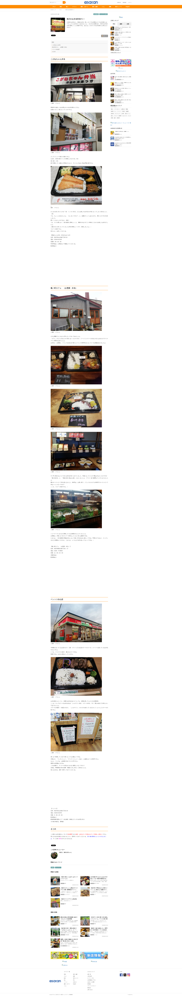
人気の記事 (89, 976)
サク (95, 894)
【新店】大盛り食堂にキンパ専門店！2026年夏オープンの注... (123, 33)
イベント (74, 6)
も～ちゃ (95, 934)
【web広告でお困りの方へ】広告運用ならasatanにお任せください (123, 138)
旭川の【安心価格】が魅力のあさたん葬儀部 (123, 77)
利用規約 (89, 983)
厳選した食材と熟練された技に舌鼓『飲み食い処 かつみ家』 (123, 100)
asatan (68, 945)
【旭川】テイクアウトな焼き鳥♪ (69, 899)
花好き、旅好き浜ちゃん (65, 852)
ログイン (130, 2)
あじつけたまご (67, 894)
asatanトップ (53, 9)
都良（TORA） (97, 883)
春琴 (65, 883)
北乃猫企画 (67, 934)
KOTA (65, 923)
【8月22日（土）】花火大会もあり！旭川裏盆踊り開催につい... (123, 28)
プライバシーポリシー (91, 985)
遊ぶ (67, 6)
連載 (110, 6)
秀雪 (95, 923)
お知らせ (74, 982)
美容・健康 (95, 6)
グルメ (54, 6)
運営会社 (89, 987)
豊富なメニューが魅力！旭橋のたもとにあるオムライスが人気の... (123, 83)
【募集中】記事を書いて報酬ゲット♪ (122, 131)
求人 (74, 980)
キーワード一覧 (90, 978)
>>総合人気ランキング (116, 52)
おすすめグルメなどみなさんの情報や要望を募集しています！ (123, 144)
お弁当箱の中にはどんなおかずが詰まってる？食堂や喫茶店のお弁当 (98, 878)
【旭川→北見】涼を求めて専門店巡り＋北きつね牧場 (123, 48)
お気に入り (105, 35)
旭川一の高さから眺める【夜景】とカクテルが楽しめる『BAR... (123, 95)
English (128, 6)
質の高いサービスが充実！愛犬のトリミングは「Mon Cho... (123, 89)
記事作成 (119, 2)
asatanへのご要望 (90, 982)
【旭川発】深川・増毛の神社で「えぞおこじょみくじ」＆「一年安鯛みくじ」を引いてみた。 (69, 930)
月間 (128, 24)
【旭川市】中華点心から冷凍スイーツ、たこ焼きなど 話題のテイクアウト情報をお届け (99, 889)
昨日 (114, 24)
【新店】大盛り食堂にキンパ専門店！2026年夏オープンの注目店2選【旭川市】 (98, 930)
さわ (120, 50)
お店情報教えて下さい (91, 980)
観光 (61, 6)
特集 (65, 974)
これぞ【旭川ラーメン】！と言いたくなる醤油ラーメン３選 (123, 43)
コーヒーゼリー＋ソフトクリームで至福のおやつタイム (123, 38)
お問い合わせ (90, 989)
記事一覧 (89, 974)
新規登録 (124, 2)
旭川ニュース (118, 6)
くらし (103, 6)
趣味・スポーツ (84, 6)
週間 (121, 24)
